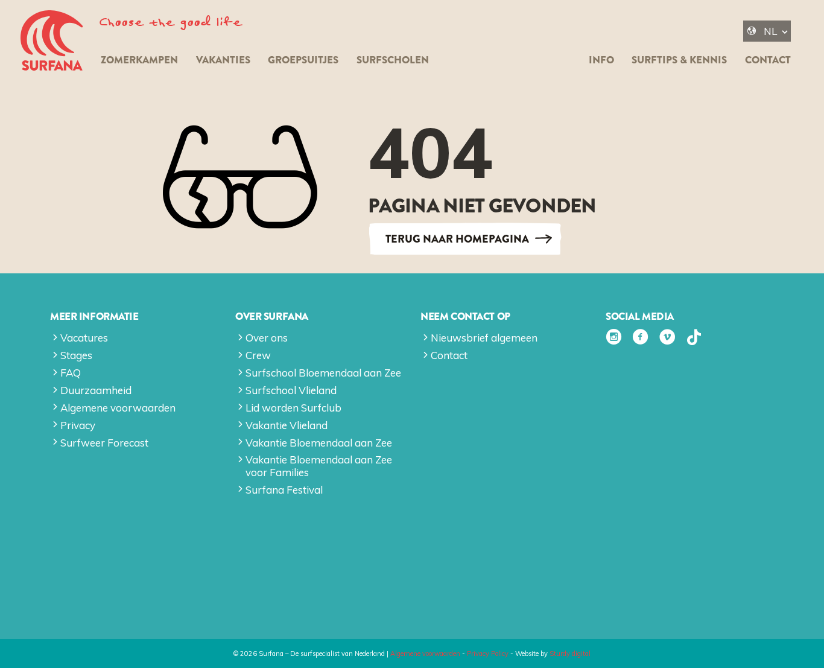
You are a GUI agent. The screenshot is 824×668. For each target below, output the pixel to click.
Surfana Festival (284, 489)
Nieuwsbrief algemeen (484, 337)
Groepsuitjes (303, 60)
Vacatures (84, 337)
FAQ (70, 372)
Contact (768, 60)
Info (601, 60)
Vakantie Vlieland (287, 425)
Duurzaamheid (96, 390)
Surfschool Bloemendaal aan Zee (323, 372)
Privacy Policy (488, 653)
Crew (258, 355)
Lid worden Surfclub (293, 407)
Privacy (77, 425)
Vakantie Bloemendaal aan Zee (319, 442)
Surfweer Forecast (104, 442)
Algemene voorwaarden (118, 407)
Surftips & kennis (679, 60)
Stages (76, 355)
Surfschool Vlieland (291, 390)
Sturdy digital (570, 653)
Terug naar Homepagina (457, 239)
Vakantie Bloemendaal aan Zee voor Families (319, 465)
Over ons (267, 337)
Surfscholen (393, 60)
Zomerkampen (139, 60)
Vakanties (223, 60)
